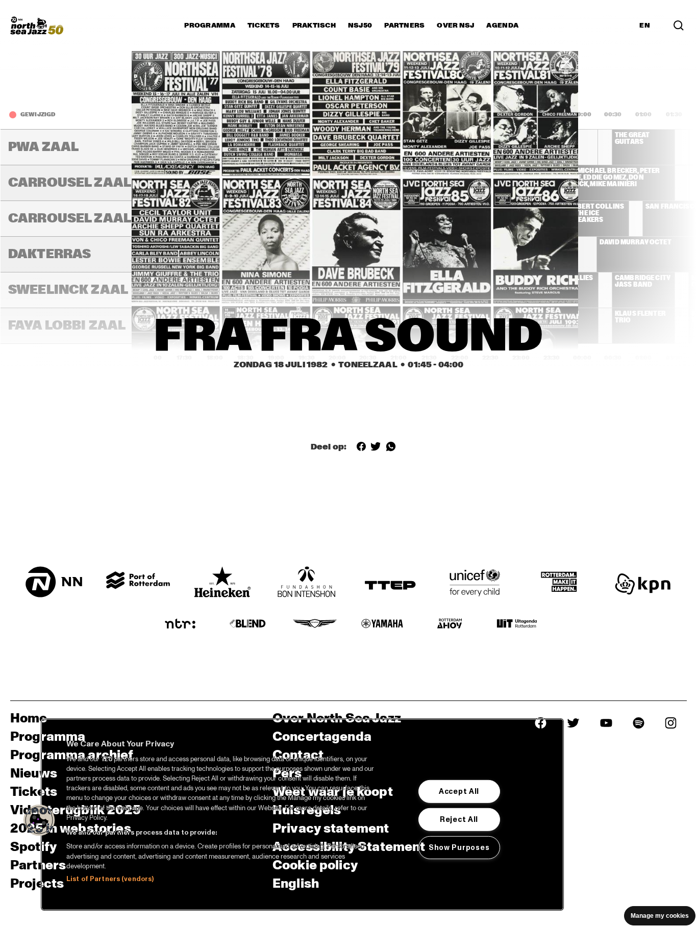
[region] (302, 814)
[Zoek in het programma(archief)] (678, 25)
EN (644, 25)
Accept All (459, 791)
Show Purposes (459, 847)
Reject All (459, 819)
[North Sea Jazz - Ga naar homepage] (36, 25)
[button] (39, 820)
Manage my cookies (660, 915)
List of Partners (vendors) (110, 879)
